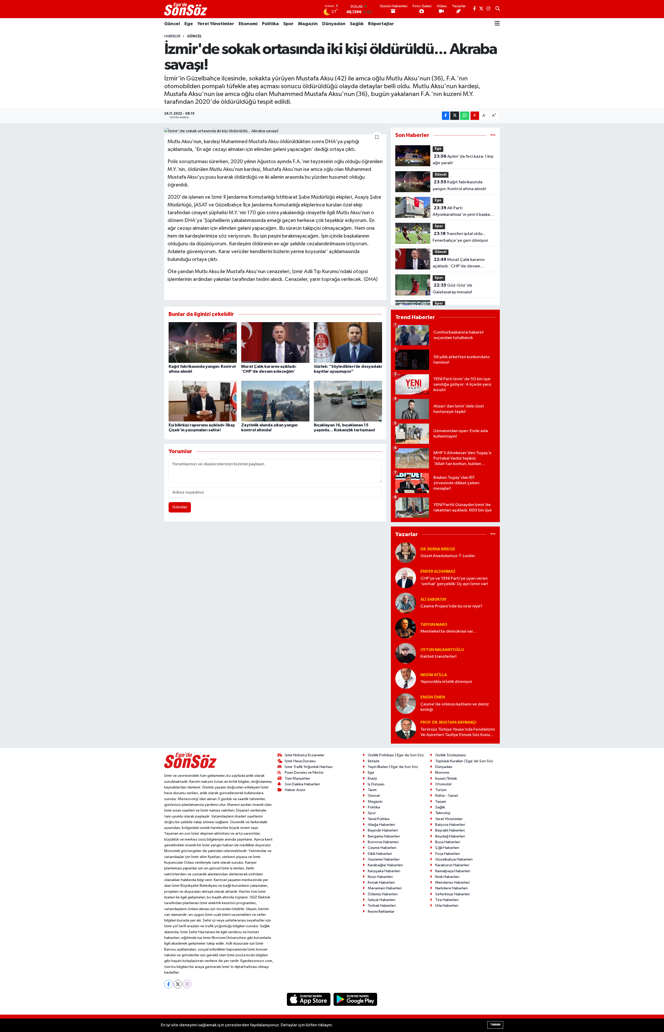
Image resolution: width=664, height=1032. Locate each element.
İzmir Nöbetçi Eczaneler (304, 755)
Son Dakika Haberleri (302, 784)
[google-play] (355, 999)
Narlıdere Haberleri (451, 888)
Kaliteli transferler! (438, 656)
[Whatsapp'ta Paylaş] (464, 116)
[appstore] (309, 999)
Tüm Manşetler (297, 778)
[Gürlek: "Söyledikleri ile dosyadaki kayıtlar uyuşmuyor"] (348, 342)
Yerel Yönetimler (215, 24)
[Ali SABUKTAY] (405, 603)
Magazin (308, 24)
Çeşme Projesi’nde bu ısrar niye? (451, 606)
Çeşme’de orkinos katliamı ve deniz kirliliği (454, 707)
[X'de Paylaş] (454, 116)
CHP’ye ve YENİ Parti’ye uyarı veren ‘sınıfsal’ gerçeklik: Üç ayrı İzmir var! (454, 581)
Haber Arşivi (295, 790)
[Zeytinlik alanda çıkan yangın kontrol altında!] (275, 401)
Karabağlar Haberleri (385, 865)
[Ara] (497, 9)
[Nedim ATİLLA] (405, 678)
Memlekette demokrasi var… (448, 631)
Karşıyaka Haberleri (384, 871)
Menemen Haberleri (385, 888)
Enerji (372, 778)
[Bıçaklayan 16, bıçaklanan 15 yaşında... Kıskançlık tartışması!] (348, 401)
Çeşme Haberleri (382, 848)
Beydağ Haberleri (450, 836)
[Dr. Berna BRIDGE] (405, 552)
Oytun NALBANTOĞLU (442, 650)
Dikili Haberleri (380, 854)
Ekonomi (248, 24)
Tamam (495, 1024)
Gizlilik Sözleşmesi (450, 755)
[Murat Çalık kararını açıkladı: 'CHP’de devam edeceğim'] (275, 342)
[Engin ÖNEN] (405, 703)
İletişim (373, 761)
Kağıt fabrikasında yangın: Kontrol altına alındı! (459, 185)
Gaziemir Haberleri (383, 859)
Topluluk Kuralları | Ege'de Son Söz (464, 761)
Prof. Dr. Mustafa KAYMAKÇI (448, 722)
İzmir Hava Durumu (300, 761)
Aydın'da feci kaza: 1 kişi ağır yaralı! (463, 159)
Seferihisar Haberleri (452, 894)
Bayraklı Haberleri (450, 830)
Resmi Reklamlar (381, 911)
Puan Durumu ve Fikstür (304, 772)
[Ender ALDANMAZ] (405, 578)
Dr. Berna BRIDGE (437, 549)
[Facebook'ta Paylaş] (445, 116)
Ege (188, 24)
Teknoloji (442, 813)
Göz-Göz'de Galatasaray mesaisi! (452, 288)
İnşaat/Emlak (446, 778)
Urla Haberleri (446, 906)
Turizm (440, 790)
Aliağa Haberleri (381, 825)
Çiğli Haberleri (447, 848)
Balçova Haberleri (450, 825)
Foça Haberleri (447, 854)
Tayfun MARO (433, 625)
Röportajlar (381, 24)
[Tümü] (492, 135)
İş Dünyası (376, 784)
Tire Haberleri (447, 900)
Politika (270, 24)
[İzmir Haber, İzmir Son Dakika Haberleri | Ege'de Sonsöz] (186, 9)
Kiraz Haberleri (380, 877)
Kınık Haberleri (447, 877)
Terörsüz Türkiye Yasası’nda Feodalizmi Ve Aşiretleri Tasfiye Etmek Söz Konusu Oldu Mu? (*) (457, 732)
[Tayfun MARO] (405, 628)
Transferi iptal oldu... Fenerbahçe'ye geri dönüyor (460, 237)
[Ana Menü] (497, 24)
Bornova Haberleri (383, 842)
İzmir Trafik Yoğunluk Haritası (309, 767)
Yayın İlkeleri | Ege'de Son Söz (393, 767)
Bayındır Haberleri (383, 830)
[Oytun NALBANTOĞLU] (405, 653)
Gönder (180, 507)
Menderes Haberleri (452, 882)
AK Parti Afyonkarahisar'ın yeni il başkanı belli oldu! (463, 212)
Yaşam (440, 802)
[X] (178, 984)
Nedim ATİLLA (433, 675)
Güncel (172, 24)
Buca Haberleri (447, 842)
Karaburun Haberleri (452, 865)
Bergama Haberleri (384, 836)
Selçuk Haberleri (381, 900)
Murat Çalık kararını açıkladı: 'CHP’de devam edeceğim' (459, 263)
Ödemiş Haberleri (383, 894)
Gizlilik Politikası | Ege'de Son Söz (396, 755)
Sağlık (357, 24)
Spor (288, 24)
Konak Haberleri (381, 882)
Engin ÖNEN (432, 697)
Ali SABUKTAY (433, 599)
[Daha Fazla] (475, 116)
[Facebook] (168, 984)
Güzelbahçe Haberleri (454, 859)
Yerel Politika (378, 819)
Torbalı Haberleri (382, 906)
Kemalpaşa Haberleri (452, 871)
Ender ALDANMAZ (437, 571)
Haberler (172, 36)
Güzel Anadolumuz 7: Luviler (447, 556)
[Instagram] (187, 984)
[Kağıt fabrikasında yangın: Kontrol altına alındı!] (203, 342)
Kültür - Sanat (446, 796)
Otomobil (443, 784)
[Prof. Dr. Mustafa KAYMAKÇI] (405, 728)
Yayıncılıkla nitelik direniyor (446, 682)
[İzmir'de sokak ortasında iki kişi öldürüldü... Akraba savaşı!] (275, 131)
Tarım (372, 790)
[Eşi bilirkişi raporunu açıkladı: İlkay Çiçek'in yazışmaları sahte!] (203, 401)
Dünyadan (333, 24)
